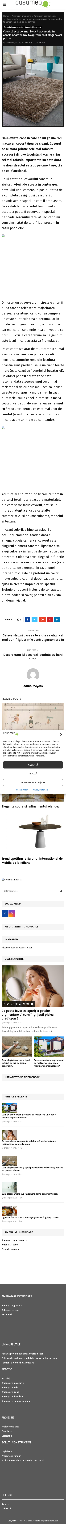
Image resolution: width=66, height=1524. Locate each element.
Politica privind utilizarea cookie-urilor (22, 1353)
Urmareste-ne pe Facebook (22, 1077)
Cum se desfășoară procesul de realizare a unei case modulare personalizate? (48, 1063)
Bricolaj (6, 1378)
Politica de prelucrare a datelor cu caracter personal (30, 1358)
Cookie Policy (22, 790)
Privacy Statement (40, 790)
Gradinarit (7, 1314)
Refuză (33, 773)
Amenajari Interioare (33, 27)
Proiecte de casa (10, 1426)
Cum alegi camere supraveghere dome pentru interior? (30, 1194)
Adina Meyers (12, 43)
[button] (61, 734)
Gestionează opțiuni (33, 782)
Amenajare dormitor (12, 1396)
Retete (5, 1504)
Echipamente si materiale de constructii (23, 1460)
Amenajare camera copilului (16, 1401)
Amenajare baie (10, 1387)
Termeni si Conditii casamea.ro (18, 1362)
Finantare (7, 1431)
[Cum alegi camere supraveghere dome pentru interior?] (9, 1187)
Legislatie (7, 1436)
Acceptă (33, 764)
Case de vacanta (10, 1249)
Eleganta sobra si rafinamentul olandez (30, 806)
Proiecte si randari (11, 1456)
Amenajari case (10, 1244)
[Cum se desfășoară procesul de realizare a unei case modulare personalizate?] (49, 1046)
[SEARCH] (61, 891)
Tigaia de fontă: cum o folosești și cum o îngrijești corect (31, 1217)
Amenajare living (10, 1392)
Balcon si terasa (10, 1310)
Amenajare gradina (12, 1305)
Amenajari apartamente (13, 27)
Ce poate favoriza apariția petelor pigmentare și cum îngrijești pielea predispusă (28, 1014)
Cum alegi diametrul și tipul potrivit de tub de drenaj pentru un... (16, 1063)
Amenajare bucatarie (13, 1383)
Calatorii (6, 1508)
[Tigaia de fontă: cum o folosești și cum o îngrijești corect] (9, 1211)
